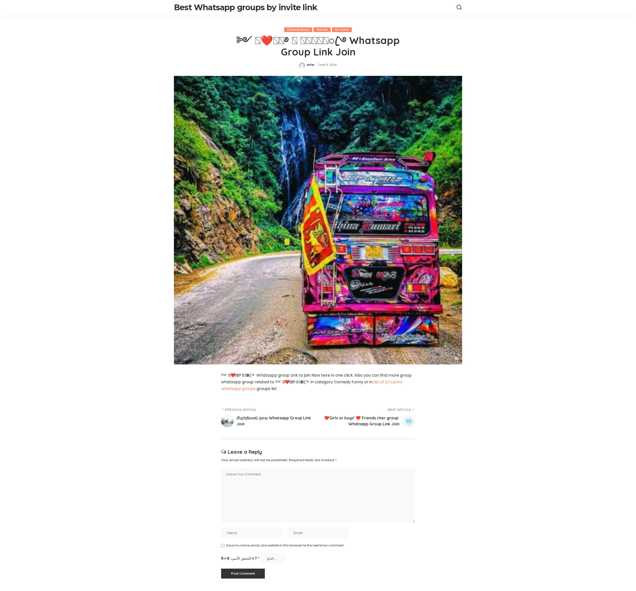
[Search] (459, 7)
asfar (311, 64)
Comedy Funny (298, 29)
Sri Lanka (342, 29)
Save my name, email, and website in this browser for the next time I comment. (285, 545)
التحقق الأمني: (240, 558)
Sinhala (322, 29)
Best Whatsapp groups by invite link (245, 7)
